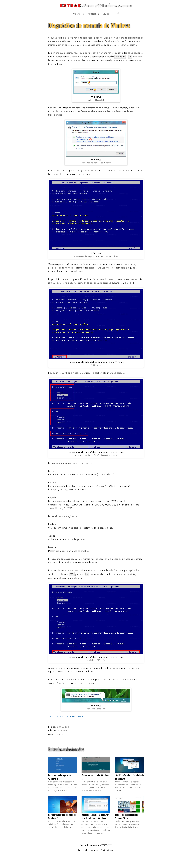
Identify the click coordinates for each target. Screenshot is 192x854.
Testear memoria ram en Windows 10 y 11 (68, 716)
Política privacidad (107, 850)
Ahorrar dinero (78, 13)
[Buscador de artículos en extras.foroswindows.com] (118, 13)
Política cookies (83, 850)
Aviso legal (95, 850)
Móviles (106, 13)
